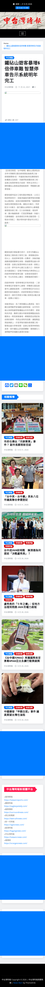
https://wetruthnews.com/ (15, 818)
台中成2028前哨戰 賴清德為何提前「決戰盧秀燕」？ (22, 552)
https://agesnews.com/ (14, 824)
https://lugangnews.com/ (15, 831)
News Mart (18, 983)
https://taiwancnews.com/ (15, 837)
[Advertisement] (22, 146)
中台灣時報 (9, 87)
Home (6, 43)
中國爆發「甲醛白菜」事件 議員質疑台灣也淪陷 (21, 713)
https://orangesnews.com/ (15, 843)
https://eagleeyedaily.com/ (15, 806)
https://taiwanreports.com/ (16, 800)
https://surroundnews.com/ (16, 812)
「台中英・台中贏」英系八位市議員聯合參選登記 (21, 498)
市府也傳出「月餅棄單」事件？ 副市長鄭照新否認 (20, 443)
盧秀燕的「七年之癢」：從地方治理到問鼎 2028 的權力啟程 (22, 605)
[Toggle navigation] (22, 33)
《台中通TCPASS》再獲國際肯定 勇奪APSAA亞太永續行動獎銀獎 (23, 659)
